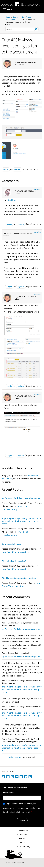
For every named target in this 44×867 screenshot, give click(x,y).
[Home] (17, 4)
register (17, 169)
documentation (22, 830)
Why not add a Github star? (14, 561)
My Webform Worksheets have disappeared (21, 498)
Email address (9, 792)
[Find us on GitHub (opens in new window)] (4, 776)
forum (22, 842)
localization (22, 834)
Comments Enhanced (11, 544)
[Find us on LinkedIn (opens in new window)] (12, 776)
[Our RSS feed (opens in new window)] (30, 776)
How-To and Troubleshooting (18, 18)
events (22, 838)
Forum (15, 17)
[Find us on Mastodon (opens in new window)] (17, 776)
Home (7, 17)
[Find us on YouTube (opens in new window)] (8, 776)
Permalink (37, 189)
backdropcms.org (23, 846)
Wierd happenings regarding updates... (19, 578)
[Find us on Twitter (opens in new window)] (21, 776)
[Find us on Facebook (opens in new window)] (25, 776)
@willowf (12, 200)
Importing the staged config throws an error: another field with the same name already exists (22, 521)
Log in (5, 169)
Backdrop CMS (19, 863)
